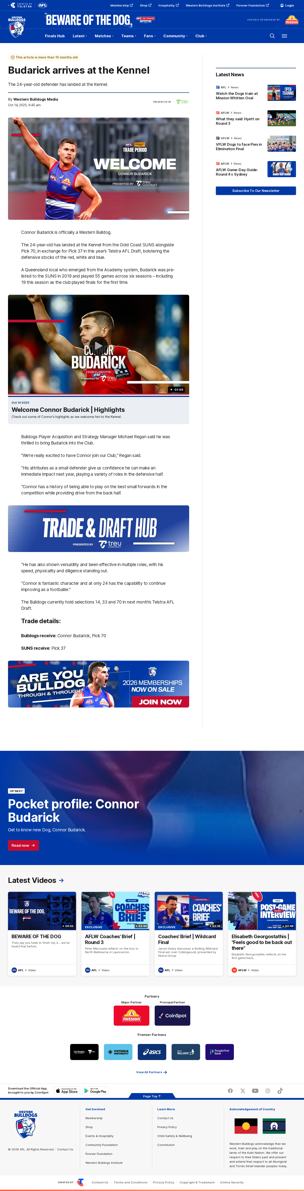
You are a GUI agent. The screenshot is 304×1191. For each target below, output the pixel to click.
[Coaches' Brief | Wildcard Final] (189, 934)
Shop (143, 5)
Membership (119, 5)
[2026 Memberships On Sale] (98, 684)
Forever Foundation (250, 5)
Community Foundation (101, 1145)
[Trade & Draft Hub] (98, 528)
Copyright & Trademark (197, 1182)
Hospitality (166, 5)
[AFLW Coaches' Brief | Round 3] (115, 934)
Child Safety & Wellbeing (174, 1136)
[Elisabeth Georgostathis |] (262, 934)
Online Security (232, 1182)
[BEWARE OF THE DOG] (42, 934)
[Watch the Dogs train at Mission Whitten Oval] (256, 93)
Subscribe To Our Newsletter (256, 191)
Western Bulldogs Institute (205, 5)
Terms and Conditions (131, 1182)
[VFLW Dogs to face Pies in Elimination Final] (256, 144)
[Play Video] (98, 345)
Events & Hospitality (99, 1136)
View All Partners (149, 1072)
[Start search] (272, 36)
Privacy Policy (167, 1127)
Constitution (166, 1145)
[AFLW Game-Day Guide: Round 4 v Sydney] (256, 169)
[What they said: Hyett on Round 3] (256, 119)
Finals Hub (55, 36)
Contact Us (65, 1149)
